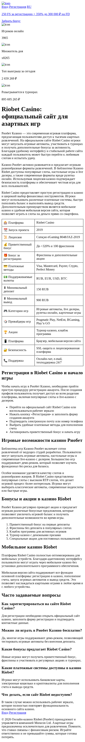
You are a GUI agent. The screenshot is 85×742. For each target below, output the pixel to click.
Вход (5, 6)
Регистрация (17, 6)
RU (29, 6)
